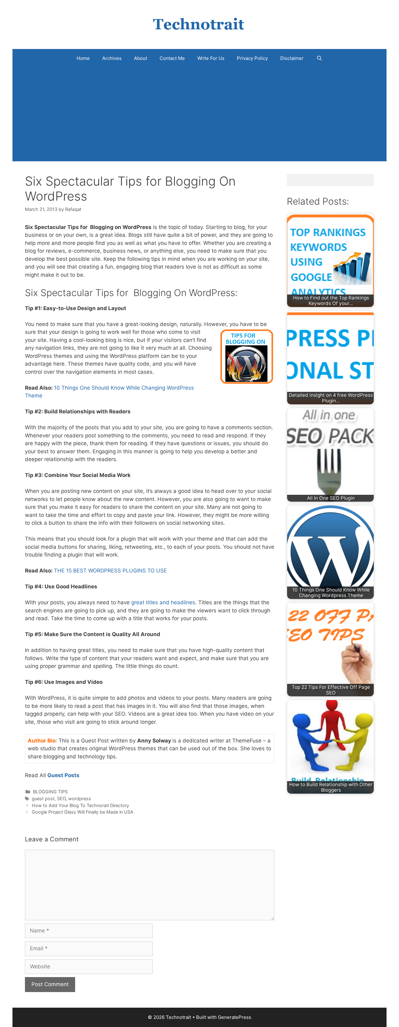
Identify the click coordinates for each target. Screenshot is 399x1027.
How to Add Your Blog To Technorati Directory (80, 805)
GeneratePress (234, 1017)
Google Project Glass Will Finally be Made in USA (82, 812)
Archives (112, 58)
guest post (43, 798)
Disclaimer (292, 58)
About (140, 58)
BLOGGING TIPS (50, 791)
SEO (61, 798)
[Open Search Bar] (319, 58)
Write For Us (210, 58)
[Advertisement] (199, 114)
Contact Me (172, 58)
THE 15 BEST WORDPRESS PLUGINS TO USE (110, 570)
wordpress (79, 798)
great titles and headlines (163, 602)
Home (83, 58)
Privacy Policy (252, 58)
